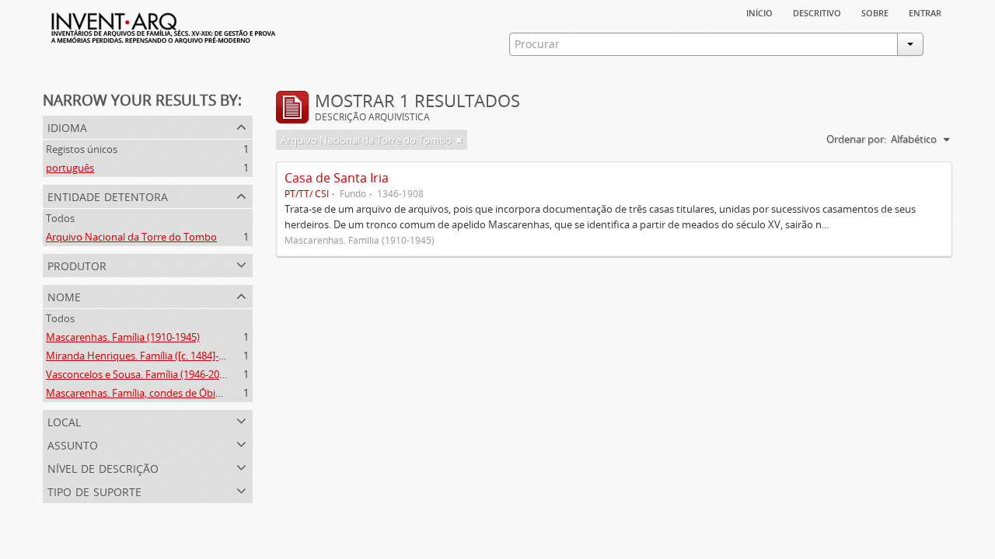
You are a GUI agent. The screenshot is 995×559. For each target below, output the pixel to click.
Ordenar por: (856, 139)
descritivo (817, 11)
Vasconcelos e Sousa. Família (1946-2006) (139, 374)
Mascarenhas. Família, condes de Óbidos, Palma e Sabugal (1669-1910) (207, 393)
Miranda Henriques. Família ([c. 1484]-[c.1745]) (151, 356)
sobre (875, 11)
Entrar (925, 11)
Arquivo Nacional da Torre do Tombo (131, 237)
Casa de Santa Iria (337, 177)
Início (759, 11)
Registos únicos (81, 149)
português (70, 168)
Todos (60, 218)
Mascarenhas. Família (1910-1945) (123, 337)
